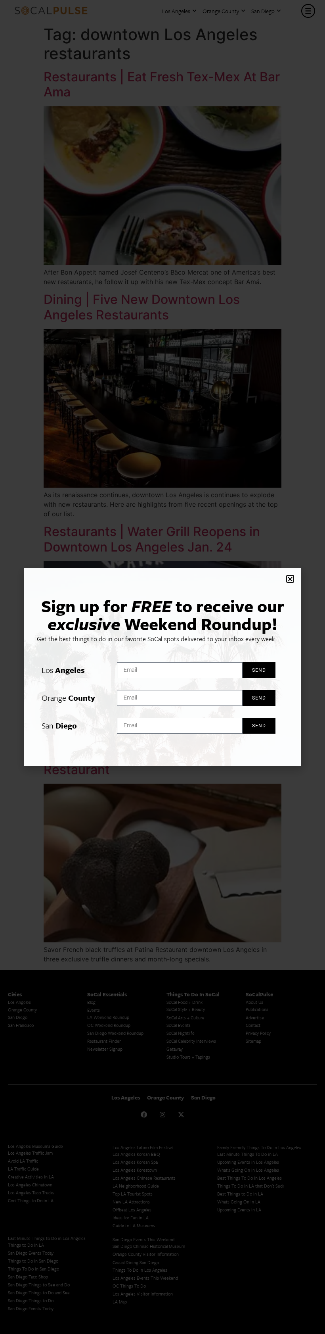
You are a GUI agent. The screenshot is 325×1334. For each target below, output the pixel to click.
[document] (162, 667)
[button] (290, 579)
